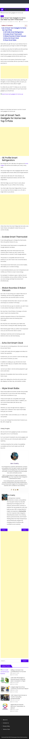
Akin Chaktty (15, 21)
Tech (2, 16)
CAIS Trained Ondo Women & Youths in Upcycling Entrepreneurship (19, 696)
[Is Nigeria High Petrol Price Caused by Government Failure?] (5, 689)
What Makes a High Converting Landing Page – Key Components (5, 530)
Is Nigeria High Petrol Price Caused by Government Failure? (19, 687)
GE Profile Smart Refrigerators (14, 32)
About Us (5, 720)
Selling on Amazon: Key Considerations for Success (18, 670)
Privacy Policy (6, 726)
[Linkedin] (15, 490)
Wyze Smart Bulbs (10, 40)
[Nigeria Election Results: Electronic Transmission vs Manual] (5, 707)
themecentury (23, 737)
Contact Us (6, 723)
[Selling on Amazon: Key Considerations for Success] (5, 672)
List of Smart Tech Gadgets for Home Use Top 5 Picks (14, 29)
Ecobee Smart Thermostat (13, 34)
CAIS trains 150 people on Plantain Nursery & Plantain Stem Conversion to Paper (18, 679)
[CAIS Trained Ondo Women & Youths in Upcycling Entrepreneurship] (5, 697)
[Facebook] (11, 490)
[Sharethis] (13, 490)
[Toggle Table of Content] (25, 25)
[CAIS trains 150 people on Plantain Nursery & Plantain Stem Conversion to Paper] (5, 680)
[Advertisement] (14, 72)
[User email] (17, 490)
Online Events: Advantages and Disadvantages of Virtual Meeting (25, 530)
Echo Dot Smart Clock (12, 38)
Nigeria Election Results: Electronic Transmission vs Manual (18, 706)
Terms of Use (6, 729)
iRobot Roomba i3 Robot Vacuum (15, 36)
